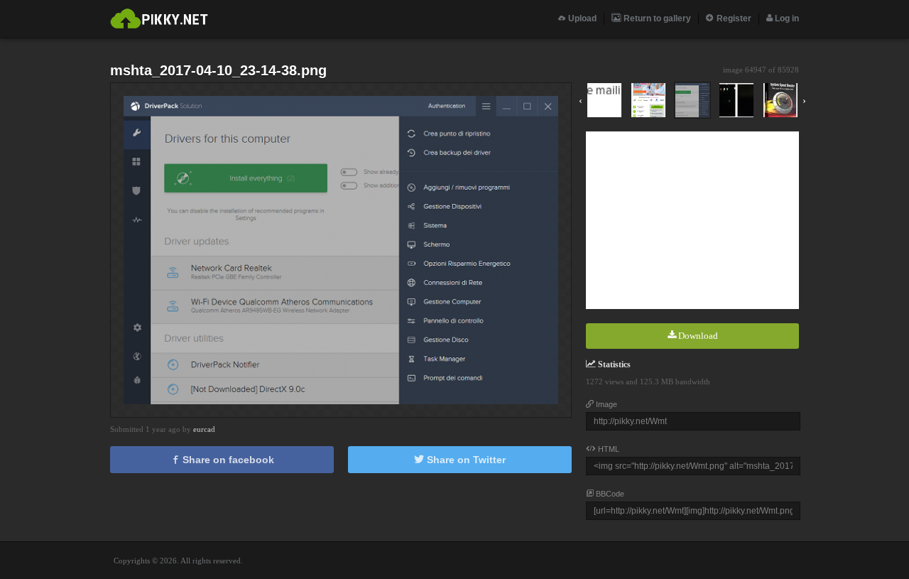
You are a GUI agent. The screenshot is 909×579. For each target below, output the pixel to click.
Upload (581, 18)
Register (732, 18)
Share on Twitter (465, 459)
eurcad (204, 429)
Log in (786, 18)
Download (697, 335)
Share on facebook (227, 459)
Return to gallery (656, 18)
